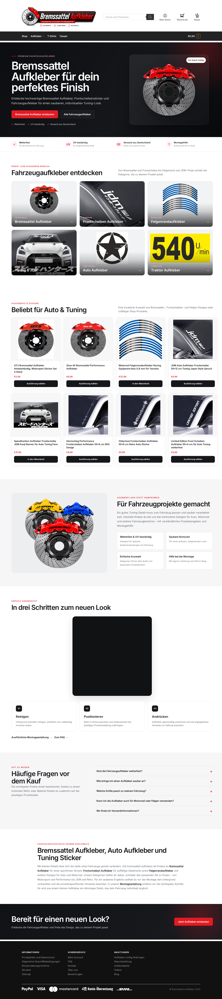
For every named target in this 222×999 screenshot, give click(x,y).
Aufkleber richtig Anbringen (129, 957)
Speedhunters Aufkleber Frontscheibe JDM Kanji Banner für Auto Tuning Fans (36, 443)
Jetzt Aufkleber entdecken (193, 921)
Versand (26, 969)
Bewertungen (75, 974)
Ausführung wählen (36, 383)
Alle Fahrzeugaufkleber (77, 114)
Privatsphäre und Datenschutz (38, 957)
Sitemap (26, 974)
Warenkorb (182, 19)
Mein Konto (165, 19)
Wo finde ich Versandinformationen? (117, 810)
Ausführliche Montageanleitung (30, 737)
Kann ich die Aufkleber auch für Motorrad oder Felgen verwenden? (135, 800)
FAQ (70, 961)
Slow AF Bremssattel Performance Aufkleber (85, 367)
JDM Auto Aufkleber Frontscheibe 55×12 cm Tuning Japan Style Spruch (191, 367)
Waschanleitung (123, 961)
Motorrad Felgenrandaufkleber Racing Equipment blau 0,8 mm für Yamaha (140, 367)
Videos (118, 969)
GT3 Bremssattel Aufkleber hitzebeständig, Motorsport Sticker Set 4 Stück (35, 368)
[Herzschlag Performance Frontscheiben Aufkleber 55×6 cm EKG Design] (88, 415)
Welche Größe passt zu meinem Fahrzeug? (121, 790)
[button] (194, 36)
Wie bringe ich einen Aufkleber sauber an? (121, 780)
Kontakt (72, 965)
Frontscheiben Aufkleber (97, 870)
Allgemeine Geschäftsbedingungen (41, 961)
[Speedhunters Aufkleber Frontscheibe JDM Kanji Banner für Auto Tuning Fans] (36, 415)
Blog (116, 974)
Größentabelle (122, 965)
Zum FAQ (59, 737)
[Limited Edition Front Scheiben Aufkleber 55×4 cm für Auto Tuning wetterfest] (193, 415)
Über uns (73, 969)
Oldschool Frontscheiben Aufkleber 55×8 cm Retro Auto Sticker (138, 443)
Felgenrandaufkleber (161, 870)
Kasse (197, 19)
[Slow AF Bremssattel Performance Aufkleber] (88, 339)
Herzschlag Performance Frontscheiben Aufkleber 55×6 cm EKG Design (88, 444)
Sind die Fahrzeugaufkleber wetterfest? (119, 771)
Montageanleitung (130, 883)
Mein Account (75, 957)
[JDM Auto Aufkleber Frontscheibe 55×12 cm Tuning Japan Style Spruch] (193, 339)
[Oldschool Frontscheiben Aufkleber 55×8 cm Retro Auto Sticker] (140, 415)
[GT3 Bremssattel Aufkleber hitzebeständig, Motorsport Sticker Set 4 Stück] (36, 339)
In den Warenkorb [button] (140, 383)
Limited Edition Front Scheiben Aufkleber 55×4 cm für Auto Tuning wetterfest (190, 444)
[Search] (150, 17)
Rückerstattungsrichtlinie (35, 965)
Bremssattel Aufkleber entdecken (34, 114)
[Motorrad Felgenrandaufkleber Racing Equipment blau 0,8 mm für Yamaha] (140, 339)
